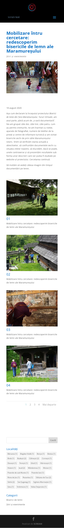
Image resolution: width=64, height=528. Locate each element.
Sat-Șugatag (24, 482)
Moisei (47, 468)
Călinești (34, 458)
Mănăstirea (34, 468)
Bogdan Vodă (27, 454)
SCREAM (38, 523)
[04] (32, 382)
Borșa (41, 454)
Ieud (22, 468)
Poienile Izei (38, 472)
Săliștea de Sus (43, 477)
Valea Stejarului (39, 487)
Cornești (47, 458)
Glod (34, 463)
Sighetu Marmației (42, 482)
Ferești (23, 463)
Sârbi (11, 482)
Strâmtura (22, 487)
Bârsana (12, 454)
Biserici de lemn (14, 499)
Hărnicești (45, 463)
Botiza (51, 454)
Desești (12, 463)
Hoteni (12, 468)
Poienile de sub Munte (18, 472)
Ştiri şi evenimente (16, 56)
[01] (32, 215)
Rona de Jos (14, 477)
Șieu (11, 487)
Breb (11, 458)
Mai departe (49, 404)
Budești (21, 458)
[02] (32, 271)
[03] (32, 326)
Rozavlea (28, 477)
